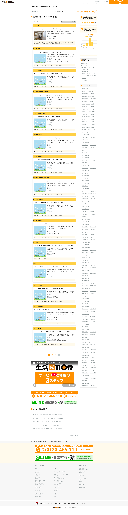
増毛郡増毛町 (85, 265)
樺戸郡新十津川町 (86, 219)
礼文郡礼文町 (85, 286)
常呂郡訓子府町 (85, 301)
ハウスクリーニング (39, 487)
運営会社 (81, 481)
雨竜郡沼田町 (85, 229)
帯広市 (88, 106)
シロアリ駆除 (37, 471)
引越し (55, 496)
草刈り (36, 469)
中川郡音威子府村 (86, 257)
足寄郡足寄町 (93, 365)
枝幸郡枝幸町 (85, 283)
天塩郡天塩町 (93, 273)
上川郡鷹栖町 (93, 229)
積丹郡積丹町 (85, 196)
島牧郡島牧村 (85, 168)
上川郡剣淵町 (85, 252)
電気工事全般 (85, 63)
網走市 (93, 109)
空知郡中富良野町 (86, 245)
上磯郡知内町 (85, 140)
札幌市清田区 (85, 101)
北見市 (92, 106)
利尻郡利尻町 (93, 286)
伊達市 (92, 127)
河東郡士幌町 (93, 344)
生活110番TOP (34, 441)
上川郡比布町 (93, 234)
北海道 (51, 441)
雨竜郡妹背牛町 (85, 221)
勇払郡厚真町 (93, 321)
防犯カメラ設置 (38, 494)
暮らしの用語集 (82, 471)
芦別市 (88, 114)
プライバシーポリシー (83, 478)
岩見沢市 (88, 109)
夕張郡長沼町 (93, 211)
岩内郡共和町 (85, 191)
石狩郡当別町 (85, 132)
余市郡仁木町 (85, 198)
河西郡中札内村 (85, 355)
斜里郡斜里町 (93, 293)
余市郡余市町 (93, 198)
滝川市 (88, 122)
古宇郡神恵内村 (92, 193)
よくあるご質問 (105, 1)
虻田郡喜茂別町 (85, 183)
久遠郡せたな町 (85, 165)
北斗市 (93, 129)
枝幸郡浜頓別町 (85, 278)
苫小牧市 (88, 111)
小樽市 (83, 104)
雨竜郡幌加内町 (85, 263)
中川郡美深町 (85, 255)
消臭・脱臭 (56, 487)
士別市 (92, 116)
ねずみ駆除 (56, 475)
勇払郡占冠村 (85, 250)
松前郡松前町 (85, 137)
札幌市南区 (84, 96)
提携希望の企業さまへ (83, 487)
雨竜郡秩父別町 (85, 224)
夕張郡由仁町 (85, 211)
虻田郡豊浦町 (85, 319)
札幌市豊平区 (93, 93)
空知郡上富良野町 (86, 242)
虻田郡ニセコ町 (85, 175)
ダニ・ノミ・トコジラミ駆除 (59, 471)
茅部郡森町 (84, 147)
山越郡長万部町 (85, 150)
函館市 (91, 101)
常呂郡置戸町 (85, 303)
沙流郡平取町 (93, 332)
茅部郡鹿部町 (93, 145)
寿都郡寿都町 (93, 168)
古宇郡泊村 (84, 193)
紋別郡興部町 (93, 311)
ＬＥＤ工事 (84, 65)
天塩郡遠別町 (85, 273)
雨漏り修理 (56, 484)
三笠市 (88, 119)
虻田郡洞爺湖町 (85, 324)
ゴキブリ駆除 (37, 474)
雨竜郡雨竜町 (85, 227)
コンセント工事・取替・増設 (89, 76)
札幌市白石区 (85, 93)
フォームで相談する (71, 396)
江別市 (92, 114)
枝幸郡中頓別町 (85, 280)
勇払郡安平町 (85, 326)
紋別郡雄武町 (85, 316)
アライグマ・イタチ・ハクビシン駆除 (61, 474)
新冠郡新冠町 (85, 334)
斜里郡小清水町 (85, 298)
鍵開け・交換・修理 (39, 483)
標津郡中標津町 (85, 383)
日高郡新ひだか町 (86, 342)
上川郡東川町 (85, 239)
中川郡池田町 (85, 362)
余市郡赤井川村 (85, 201)
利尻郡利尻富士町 (86, 288)
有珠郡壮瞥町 (93, 319)
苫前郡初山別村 (85, 270)
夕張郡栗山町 (85, 214)
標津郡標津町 (85, 385)
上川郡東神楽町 (85, 232)
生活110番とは (85, 3)
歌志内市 (84, 124)
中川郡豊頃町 (93, 362)
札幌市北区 (84, 91)
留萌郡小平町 (93, 265)
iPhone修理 (37, 497)
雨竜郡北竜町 (93, 227)
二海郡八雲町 (91, 147)
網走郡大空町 (93, 316)
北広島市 (84, 129)
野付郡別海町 (85, 380)
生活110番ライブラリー (103, 3)
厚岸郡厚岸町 (93, 370)
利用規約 (81, 479)
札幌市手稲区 (93, 99)
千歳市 (83, 122)
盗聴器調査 (56, 494)
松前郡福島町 (93, 137)
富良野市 (94, 124)
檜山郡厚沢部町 (85, 157)
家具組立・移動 (38, 496)
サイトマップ (81, 476)
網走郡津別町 (85, 293)
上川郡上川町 (93, 237)
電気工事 (40, 441)
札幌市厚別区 (85, 99)
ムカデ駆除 (56, 472)
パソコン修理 (37, 490)
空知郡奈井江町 (85, 206)
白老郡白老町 (85, 321)
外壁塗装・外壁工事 (39, 493)
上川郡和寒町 (93, 250)
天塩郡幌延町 (85, 291)
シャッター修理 (57, 469)
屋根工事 (37, 491)
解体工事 (55, 491)
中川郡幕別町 (93, 360)
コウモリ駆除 (37, 477)
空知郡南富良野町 (86, 247)
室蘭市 (92, 104)
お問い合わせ (81, 475)
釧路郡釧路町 (85, 370)
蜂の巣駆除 (37, 472)
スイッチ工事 (85, 69)
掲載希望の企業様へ (98, 1)
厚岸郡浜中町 (85, 373)
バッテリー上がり (57, 486)
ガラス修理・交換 (57, 483)
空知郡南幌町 (85, 204)
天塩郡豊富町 (93, 283)
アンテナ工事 (85, 80)
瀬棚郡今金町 (85, 163)
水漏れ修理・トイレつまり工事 (41, 484)
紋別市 (88, 116)
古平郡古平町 (93, 196)
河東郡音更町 (85, 344)
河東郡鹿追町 (85, 350)
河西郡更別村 (85, 357)
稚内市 (93, 111)
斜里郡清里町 (85, 296)
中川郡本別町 (85, 365)
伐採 (55, 468)
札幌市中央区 (89, 88)
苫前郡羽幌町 (93, 268)
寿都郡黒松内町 (85, 170)
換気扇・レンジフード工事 (88, 73)
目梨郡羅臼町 (93, 385)
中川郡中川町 (85, 260)
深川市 (89, 124)
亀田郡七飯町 (85, 145)
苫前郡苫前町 (85, 268)
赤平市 (83, 116)
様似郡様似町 (85, 337)
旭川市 (88, 104)
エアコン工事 (85, 71)
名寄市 (83, 119)
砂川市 (92, 122)
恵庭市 (88, 127)
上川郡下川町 (93, 252)
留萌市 (83, 111)
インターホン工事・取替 (88, 67)
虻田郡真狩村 (85, 178)
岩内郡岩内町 (93, 191)
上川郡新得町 (93, 350)
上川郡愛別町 (85, 237)
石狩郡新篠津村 (85, 134)
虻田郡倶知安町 (85, 188)
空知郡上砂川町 (85, 209)
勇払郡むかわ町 (85, 329)
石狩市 (89, 129)
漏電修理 (84, 78)
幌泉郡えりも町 (85, 339)
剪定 (36, 468)
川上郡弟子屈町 (85, 375)
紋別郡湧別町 (93, 309)
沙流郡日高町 (85, 332)
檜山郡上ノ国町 (85, 155)
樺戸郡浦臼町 (85, 216)
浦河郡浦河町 (93, 334)
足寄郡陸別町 (85, 368)
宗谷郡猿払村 (85, 275)
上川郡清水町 (85, 352)
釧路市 (83, 106)
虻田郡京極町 (85, 186)
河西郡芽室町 (93, 352)
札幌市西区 (91, 96)
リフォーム (56, 493)
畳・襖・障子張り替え (39, 486)
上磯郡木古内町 (85, 142)
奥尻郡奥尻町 (93, 160)
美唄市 (83, 114)
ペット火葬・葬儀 (57, 489)
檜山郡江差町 (85, 152)
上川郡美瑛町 (93, 239)
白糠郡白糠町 (93, 378)
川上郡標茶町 (93, 373)
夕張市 (83, 109)
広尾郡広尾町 (85, 360)
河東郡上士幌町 (85, 347)
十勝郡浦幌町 (93, 368)
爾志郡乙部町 (85, 160)
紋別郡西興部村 (85, 314)
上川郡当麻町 (85, 234)
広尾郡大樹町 (93, 357)
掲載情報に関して (82, 472)
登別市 (83, 127)
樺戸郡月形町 (93, 214)
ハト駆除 (37, 475)
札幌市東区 (91, 91)
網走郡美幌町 (93, 291)
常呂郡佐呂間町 (85, 306)
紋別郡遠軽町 (85, 309)
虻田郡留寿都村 (85, 180)
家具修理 (55, 490)
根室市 (92, 119)
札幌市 (83, 88)
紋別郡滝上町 (85, 311)
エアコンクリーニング (39, 489)
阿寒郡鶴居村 (85, 378)
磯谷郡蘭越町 (85, 173)
